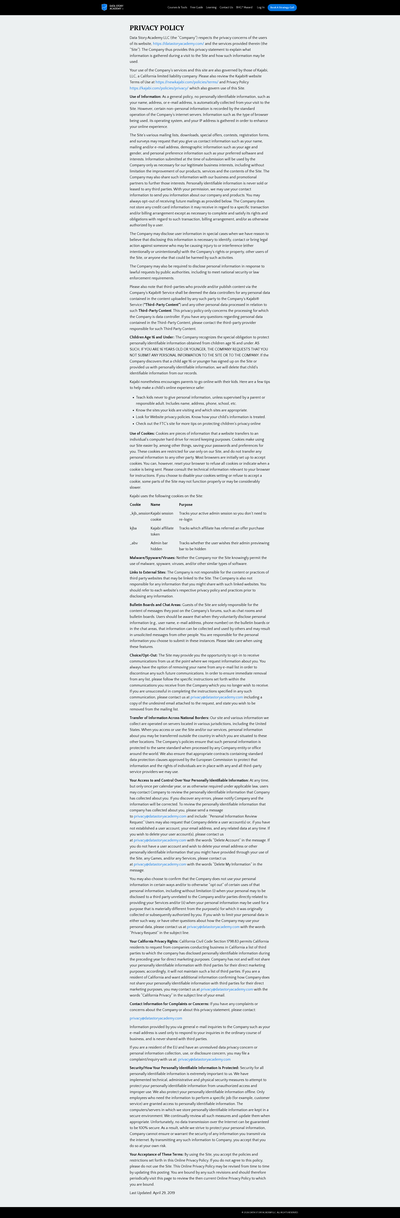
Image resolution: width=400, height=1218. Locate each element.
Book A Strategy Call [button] (282, 7)
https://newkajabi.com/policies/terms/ (186, 82)
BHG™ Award (244, 7)
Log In (261, 7)
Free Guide (196, 7)
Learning (211, 7)
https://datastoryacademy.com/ (178, 44)
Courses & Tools (177, 7)
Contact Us (226, 7)
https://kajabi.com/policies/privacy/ (159, 88)
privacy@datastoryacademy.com (216, 697)
